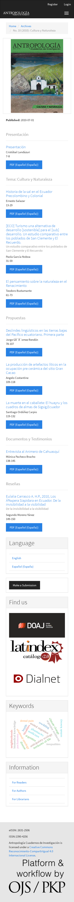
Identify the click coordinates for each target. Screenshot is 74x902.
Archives (26, 26)
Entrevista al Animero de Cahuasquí (32, 451)
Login (67, 4)
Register (53, 4)
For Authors (19, 790)
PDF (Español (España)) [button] (24, 165)
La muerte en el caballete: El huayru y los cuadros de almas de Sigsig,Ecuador (36, 404)
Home (12, 26)
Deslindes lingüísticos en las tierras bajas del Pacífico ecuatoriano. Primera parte (36, 332)
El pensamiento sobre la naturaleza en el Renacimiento (36, 283)
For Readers (19, 782)
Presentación (16, 147)
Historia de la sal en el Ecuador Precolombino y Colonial (29, 193)
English (16, 558)
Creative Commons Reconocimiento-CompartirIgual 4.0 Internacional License (31, 851)
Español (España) (23, 566)
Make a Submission (24, 585)
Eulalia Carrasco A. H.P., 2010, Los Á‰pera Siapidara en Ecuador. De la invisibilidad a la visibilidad (33, 502)
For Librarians (20, 799)
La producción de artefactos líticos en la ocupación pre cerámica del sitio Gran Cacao (36, 368)
